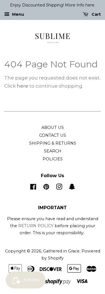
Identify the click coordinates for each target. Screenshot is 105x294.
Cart (95, 14)
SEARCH (52, 151)
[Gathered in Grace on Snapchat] (72, 187)
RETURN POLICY (36, 225)
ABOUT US (52, 127)
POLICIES (53, 158)
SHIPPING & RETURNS (52, 143)
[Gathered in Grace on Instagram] (59, 187)
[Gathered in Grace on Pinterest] (46, 187)
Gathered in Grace (61, 251)
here (22, 86)
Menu (17, 14)
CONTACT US (52, 135)
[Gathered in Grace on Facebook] (33, 187)
